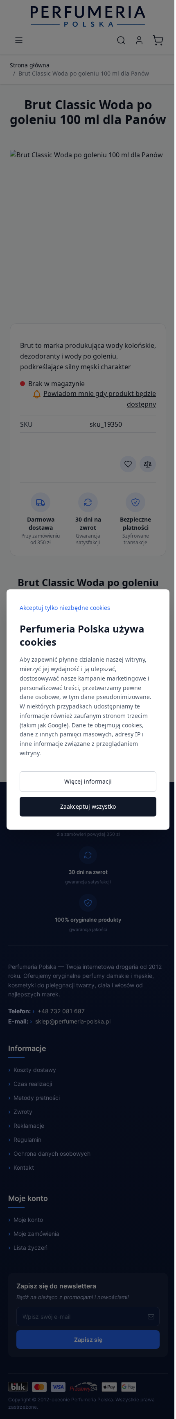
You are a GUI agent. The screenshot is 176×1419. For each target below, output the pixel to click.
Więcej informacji (88, 781)
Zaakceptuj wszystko (88, 806)
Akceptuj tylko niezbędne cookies (65, 608)
